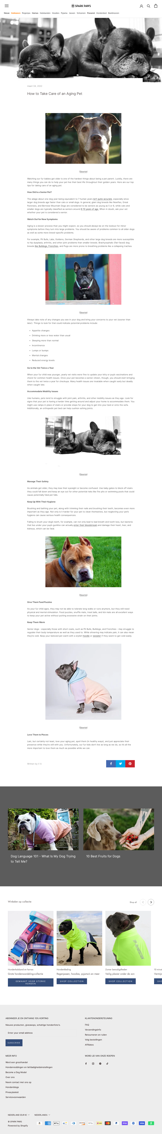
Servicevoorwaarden (16, 1097)
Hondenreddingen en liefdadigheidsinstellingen (29, 1067)
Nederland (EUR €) (17, 1115)
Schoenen (81, 13)
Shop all (133, 902)
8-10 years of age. (90, 209)
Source (83, 171)
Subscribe (14, 1043)
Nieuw (6, 13)
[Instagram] (93, 1063)
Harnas (35, 13)
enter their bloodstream (85, 525)
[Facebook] (86, 1063)
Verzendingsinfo (93, 1029)
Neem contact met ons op (18, 1082)
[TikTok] (107, 1063)
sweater (97, 636)
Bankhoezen (113, 13)
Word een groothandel (17, 1062)
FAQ (87, 1024)
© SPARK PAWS (15, 1121)
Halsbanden (45, 13)
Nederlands (40, 1115)
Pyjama (64, 13)
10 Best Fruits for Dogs (103, 856)
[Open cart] (155, 6)
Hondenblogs (12, 1087)
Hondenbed (101, 13)
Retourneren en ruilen (96, 1034)
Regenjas (26, 13)
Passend (91, 13)
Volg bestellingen (93, 1039)
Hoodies (55, 13)
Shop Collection (72, 981)
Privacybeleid (12, 1092)
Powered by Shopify (18, 1125)
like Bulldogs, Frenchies (46, 246)
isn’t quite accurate (102, 199)
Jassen (72, 13)
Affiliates (89, 1044)
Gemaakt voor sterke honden (31, 982)
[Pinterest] (100, 1063)
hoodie (86, 636)
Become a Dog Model (16, 1072)
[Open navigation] (7, 5)
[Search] (148, 5)
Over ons (10, 1077)
